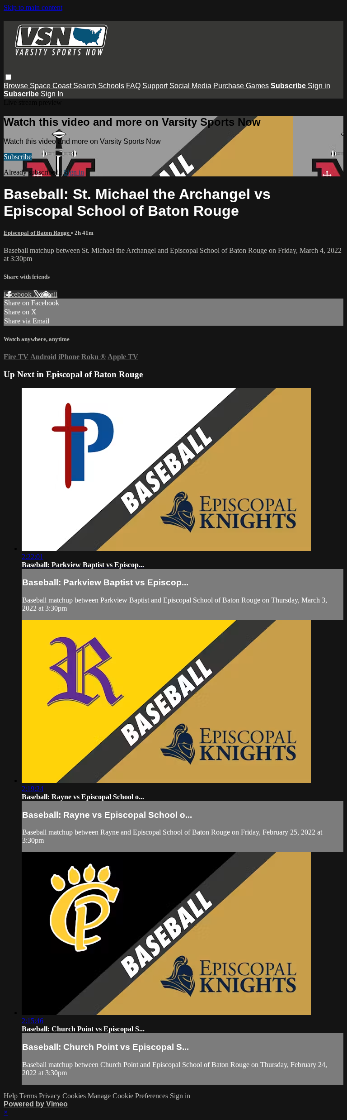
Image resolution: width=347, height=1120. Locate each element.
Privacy (50, 1096)
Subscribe (18, 157)
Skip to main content (33, 7)
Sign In (52, 94)
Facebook (18, 294)
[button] (8, 77)
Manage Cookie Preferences (129, 1096)
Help (11, 1096)
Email (49, 294)
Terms (29, 1096)
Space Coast (51, 86)
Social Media (190, 86)
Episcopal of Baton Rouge (37, 232)
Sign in (319, 86)
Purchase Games (241, 86)
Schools (111, 86)
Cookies (75, 1096)
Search (85, 86)
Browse (17, 86)
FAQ (133, 86)
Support (155, 86)
